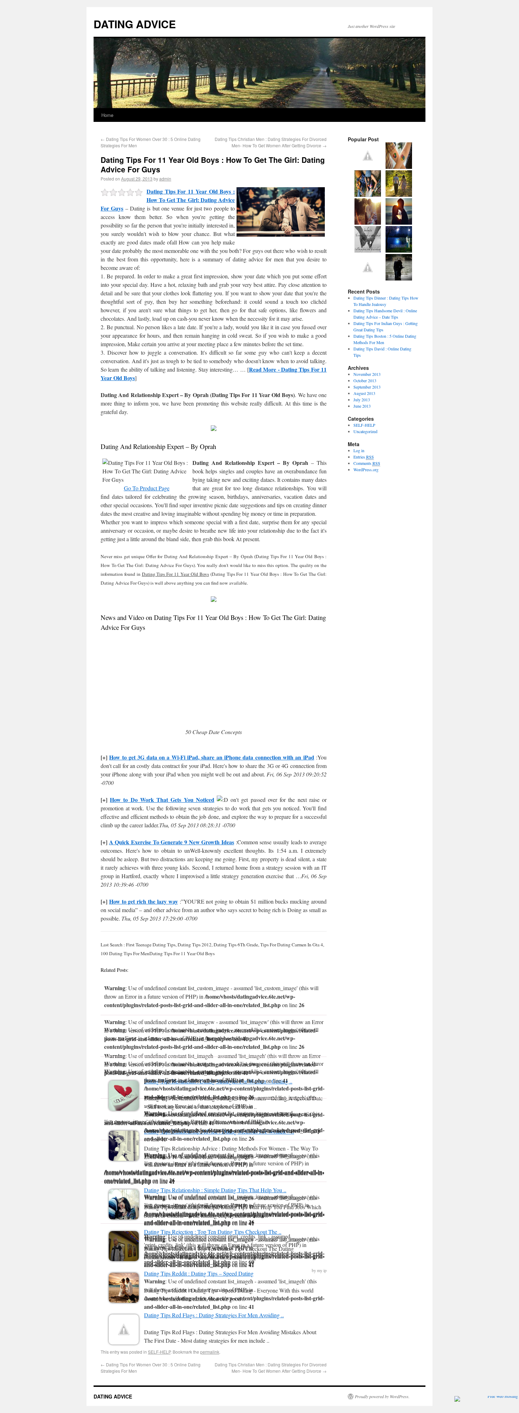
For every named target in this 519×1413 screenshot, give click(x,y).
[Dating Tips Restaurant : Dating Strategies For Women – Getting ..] (124, 1108)
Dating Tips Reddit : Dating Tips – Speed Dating (198, 1273)
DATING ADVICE (135, 23)
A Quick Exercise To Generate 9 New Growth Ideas (171, 842)
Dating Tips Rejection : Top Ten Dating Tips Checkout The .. (212, 1231)
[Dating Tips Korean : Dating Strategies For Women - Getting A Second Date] (367, 223)
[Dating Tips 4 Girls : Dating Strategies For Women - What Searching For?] (399, 251)
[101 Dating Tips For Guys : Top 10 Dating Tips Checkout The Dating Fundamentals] (367, 251)
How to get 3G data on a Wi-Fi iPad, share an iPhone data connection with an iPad (211, 757)
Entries (363, 457)
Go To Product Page (146, 488)
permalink (209, 1352)
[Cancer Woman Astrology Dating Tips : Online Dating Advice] (367, 279)
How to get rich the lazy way (143, 901)
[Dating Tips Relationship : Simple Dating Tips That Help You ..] (124, 1217)
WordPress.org (365, 469)
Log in (358, 450)
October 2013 (364, 380)
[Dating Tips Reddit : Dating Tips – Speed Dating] (124, 1300)
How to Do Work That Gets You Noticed (162, 800)
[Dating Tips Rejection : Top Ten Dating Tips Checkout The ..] (124, 1259)
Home (107, 115)
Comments (366, 463)
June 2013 (362, 406)
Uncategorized (365, 431)
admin (165, 179)
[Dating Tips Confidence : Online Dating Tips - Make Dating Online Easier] (399, 195)
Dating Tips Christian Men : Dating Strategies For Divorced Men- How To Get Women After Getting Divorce (271, 142)
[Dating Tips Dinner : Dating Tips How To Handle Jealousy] (367, 195)
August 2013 (364, 393)
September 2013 (367, 387)
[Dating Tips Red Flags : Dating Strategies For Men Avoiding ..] (124, 1342)
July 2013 (361, 399)
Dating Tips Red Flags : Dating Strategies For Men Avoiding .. (214, 1315)
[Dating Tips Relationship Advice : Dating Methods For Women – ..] (124, 1158)
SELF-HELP (159, 1352)
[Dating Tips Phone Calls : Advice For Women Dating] (399, 279)
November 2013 (367, 374)
